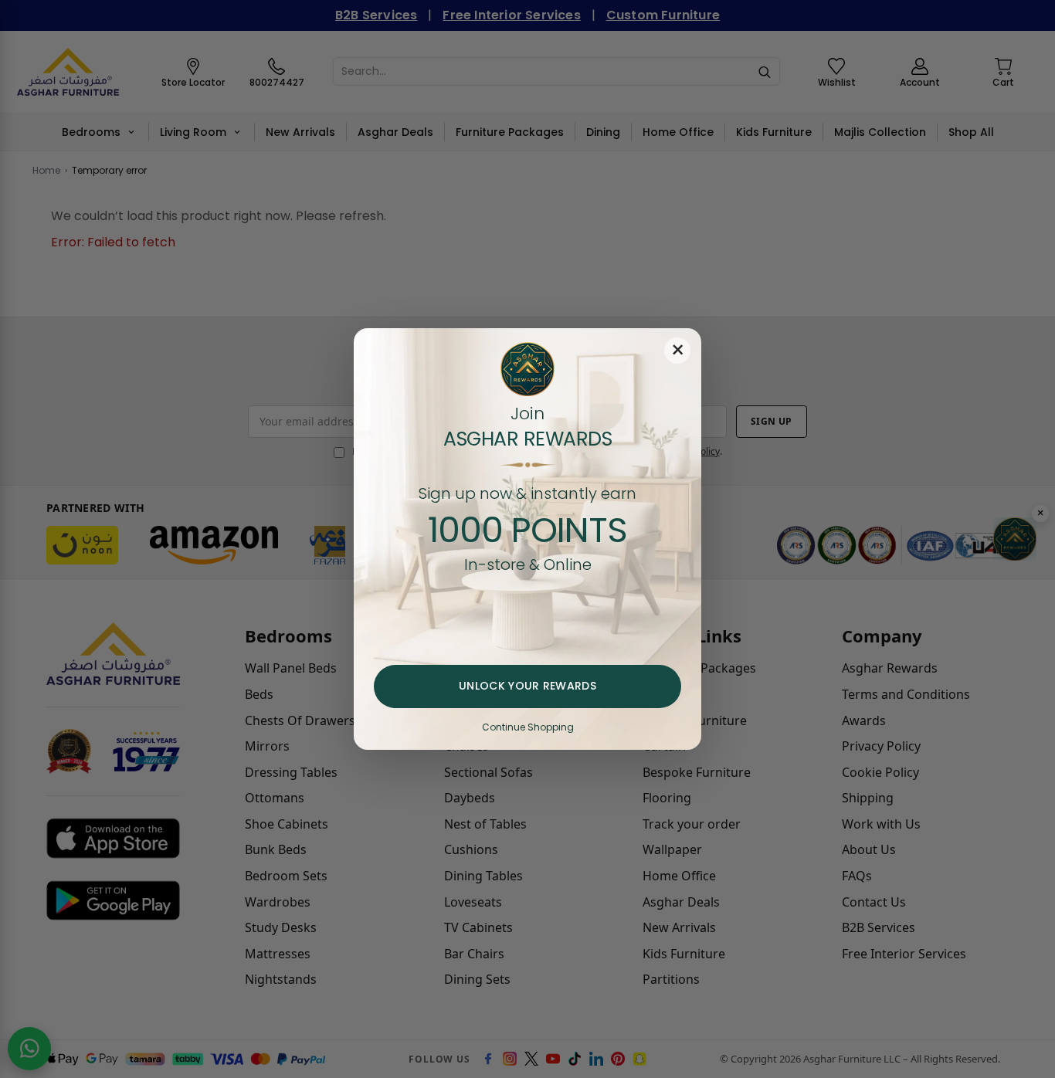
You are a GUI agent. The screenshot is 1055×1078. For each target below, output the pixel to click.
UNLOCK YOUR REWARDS (527, 685)
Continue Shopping (528, 727)
